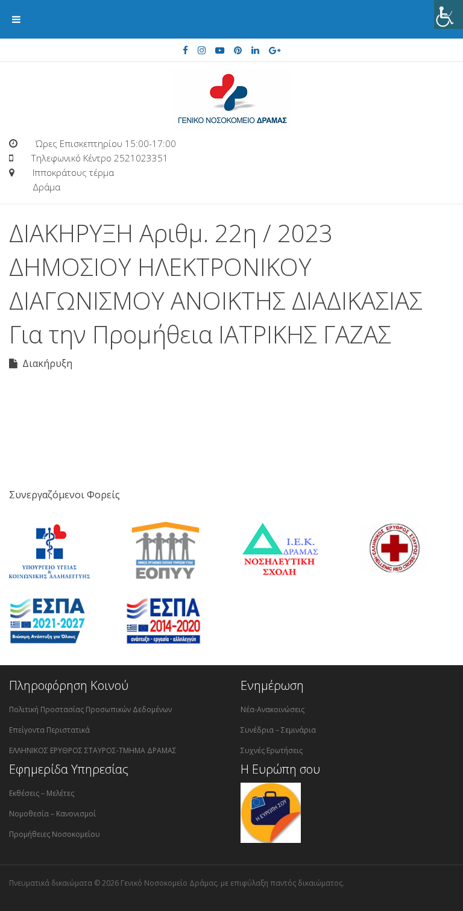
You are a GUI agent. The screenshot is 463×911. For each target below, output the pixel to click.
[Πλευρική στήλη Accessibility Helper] (448, 14)
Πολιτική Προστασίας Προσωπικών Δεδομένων (90, 709)
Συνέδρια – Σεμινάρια (278, 730)
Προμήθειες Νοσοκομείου (54, 834)
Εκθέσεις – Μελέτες (41, 793)
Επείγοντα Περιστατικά (49, 730)
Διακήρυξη (44, 363)
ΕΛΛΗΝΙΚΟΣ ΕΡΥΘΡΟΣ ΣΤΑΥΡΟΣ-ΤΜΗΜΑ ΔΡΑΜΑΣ (93, 750)
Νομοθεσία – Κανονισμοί (52, 814)
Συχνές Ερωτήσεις (272, 750)
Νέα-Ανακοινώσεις (272, 709)
